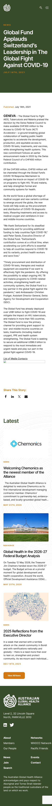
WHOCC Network (41, 743)
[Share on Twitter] (19, 397)
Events (35, 757)
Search (7, 767)
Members (8, 743)
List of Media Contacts (15, 358)
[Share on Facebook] (5, 397)
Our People (9, 748)
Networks (36, 737)
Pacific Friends (39, 748)
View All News (14, 675)
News (6, 757)
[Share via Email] (26, 397)
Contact (36, 762)
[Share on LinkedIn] (12, 397)
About (7, 737)
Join (6, 762)
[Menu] (47, 8)
